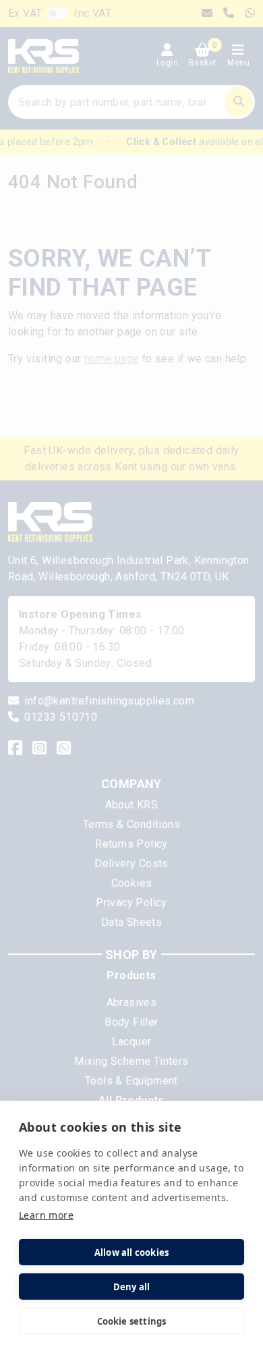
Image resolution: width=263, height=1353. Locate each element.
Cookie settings (132, 1321)
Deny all (131, 1287)
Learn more (46, 1215)
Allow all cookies (131, 1252)
